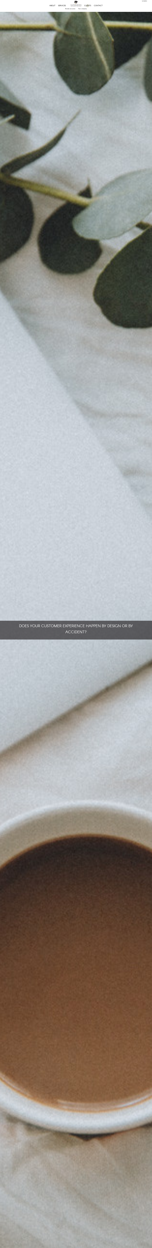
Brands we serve (70, 9)
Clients (87, 5)
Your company (82, 9)
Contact (98, 5)
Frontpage (76, 4)
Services (62, 5)
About (52, 5)
